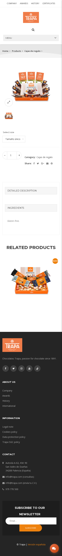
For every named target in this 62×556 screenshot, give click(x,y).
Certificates (48, 3)
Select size (8, 132)
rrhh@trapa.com (14, 482)
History (35, 3)
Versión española (36, 544)
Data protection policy (13, 436)
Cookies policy (9, 431)
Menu (9, 38)
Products (16, 51)
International (8, 405)
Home (5, 51)
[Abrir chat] (54, 548)
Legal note (7, 426)
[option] (31, 87)
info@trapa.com (14, 476)
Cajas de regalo (32, 51)
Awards (24, 3)
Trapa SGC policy (11, 442)
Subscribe (30, 528)
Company (12, 3)
